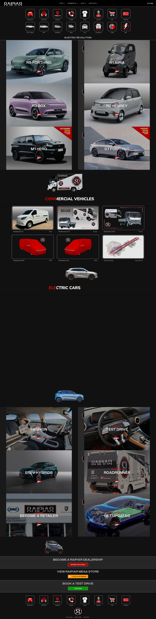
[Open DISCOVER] (96, 3)
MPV (44, 32)
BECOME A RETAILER (39, 516)
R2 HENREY (117, 106)
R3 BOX (39, 106)
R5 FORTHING (39, 62)
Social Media (86, 617)
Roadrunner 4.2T (64, 232)
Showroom (30, 19)
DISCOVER (117, 426)
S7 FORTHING (116, 149)
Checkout (125, 19)
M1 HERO (39, 149)
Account (98, 19)
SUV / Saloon (30, 32)
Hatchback (57, 32)
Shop (85, 19)
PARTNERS (39, 512)
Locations (57, 19)
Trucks (95, 232)
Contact (71, 19)
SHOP (39, 426)
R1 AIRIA (117, 62)
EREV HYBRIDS (39, 473)
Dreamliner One (64, 260)
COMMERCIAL (117, 469)
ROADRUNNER (117, 473)
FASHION (39, 429)
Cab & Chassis (108, 260)
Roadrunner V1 (18, 232)
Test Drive (43, 19)
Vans (50, 232)
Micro (71, 32)
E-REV (112, 32)
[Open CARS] (64, 3)
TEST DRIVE (117, 429)
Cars (85, 32)
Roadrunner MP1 (19, 260)
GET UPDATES (117, 516)
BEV (126, 32)
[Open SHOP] (85, 3)
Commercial (98, 32)
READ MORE (109, 325)
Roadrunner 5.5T (109, 232)
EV (39, 59)
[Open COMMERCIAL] (77, 3)
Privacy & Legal (69, 617)
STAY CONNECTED (117, 512)
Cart (112, 19)
